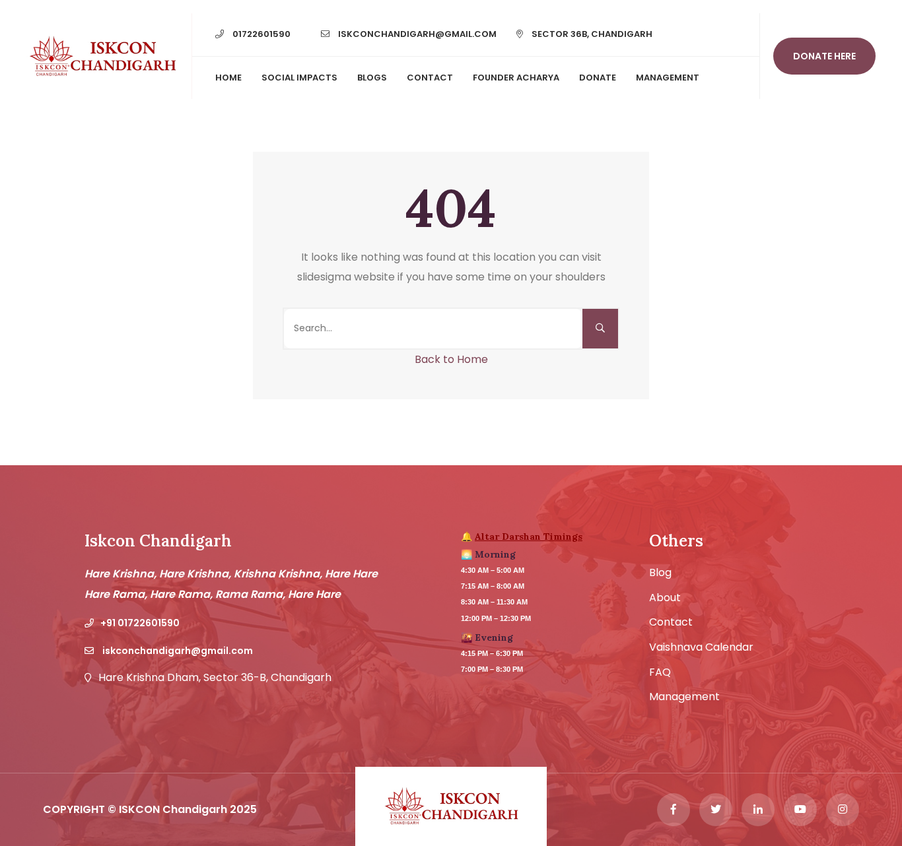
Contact (430, 77)
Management (667, 77)
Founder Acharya (516, 77)
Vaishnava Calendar (701, 647)
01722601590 (260, 34)
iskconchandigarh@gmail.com (416, 34)
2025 (243, 809)
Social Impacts (299, 77)
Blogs (372, 77)
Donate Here (824, 56)
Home (228, 77)
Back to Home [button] (451, 359)
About (665, 597)
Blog (660, 572)
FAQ (660, 672)
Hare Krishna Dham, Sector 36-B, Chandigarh (214, 677)
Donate (597, 77)
